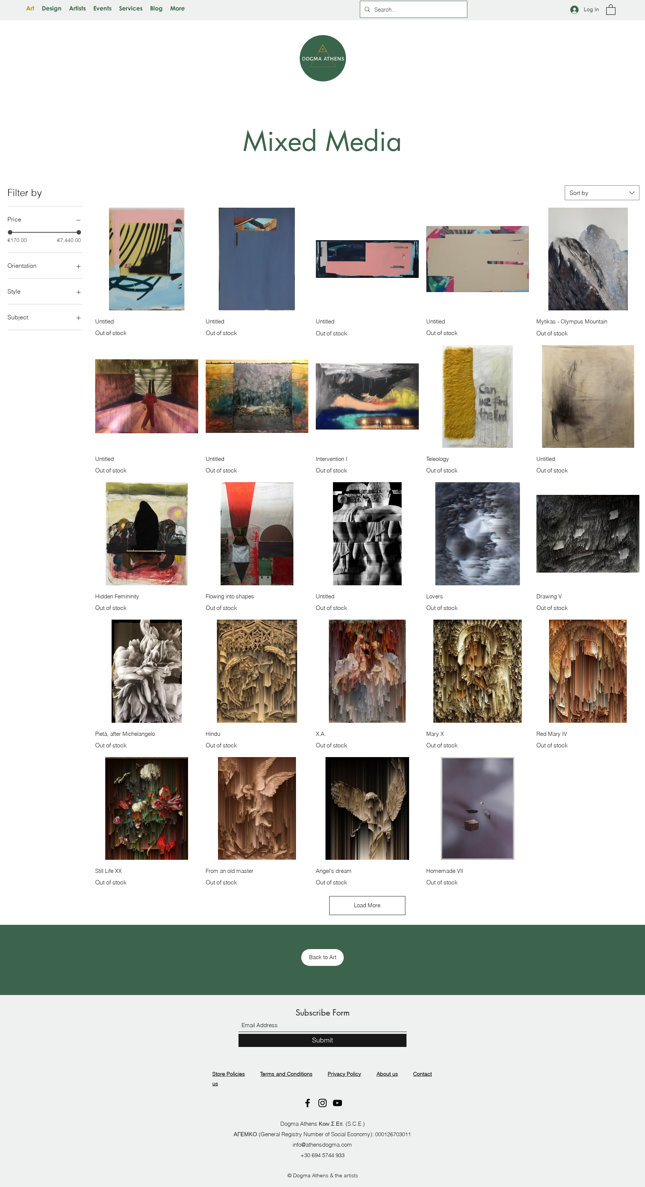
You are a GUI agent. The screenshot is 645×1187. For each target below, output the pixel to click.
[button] (611, 9)
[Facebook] (307, 1103)
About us (387, 1073)
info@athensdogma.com (322, 1144)
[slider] (10, 232)
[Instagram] (322, 1103)
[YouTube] (337, 1103)
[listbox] (602, 192)
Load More (367, 905)
